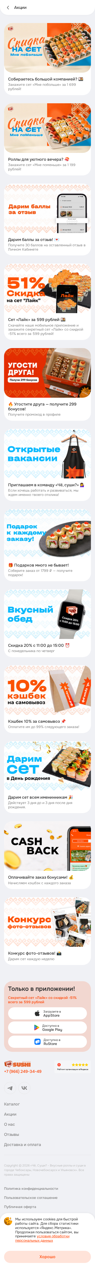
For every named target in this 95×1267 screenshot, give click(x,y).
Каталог (12, 1104)
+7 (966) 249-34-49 (23, 1071)
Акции (10, 1114)
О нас (9, 1124)
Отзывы (11, 1135)
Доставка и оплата (22, 1145)
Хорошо (47, 1256)
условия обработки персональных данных (42, 1238)
